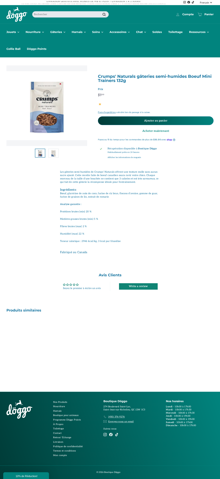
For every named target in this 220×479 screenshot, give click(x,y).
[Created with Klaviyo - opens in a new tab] (110, 275)
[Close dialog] (169, 206)
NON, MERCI (141, 255)
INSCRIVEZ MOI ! (141, 245)
